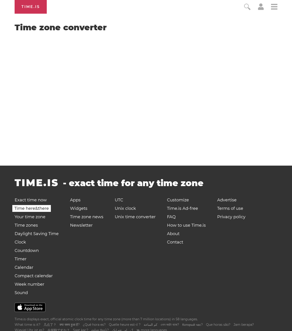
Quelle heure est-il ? (125, 325)
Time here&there (31, 208)
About (173, 233)
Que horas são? (218, 325)
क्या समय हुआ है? (70, 325)
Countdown (27, 250)
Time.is (30, 7)
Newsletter (81, 225)
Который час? (192, 325)
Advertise (227, 200)
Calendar (24, 267)
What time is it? (27, 325)
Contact (175, 242)
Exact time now (31, 200)
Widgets (78, 208)
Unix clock (125, 208)
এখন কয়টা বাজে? (170, 325)
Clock (20, 242)
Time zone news (86, 216)
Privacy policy (231, 216)
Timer (20, 259)
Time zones (26, 225)
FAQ (171, 216)
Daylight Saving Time (37, 233)
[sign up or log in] (261, 8)
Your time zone (30, 216)
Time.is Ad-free (182, 208)
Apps (75, 200)
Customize (178, 200)
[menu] (274, 7)
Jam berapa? (244, 325)
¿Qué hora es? (94, 325)
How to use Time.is (186, 225)
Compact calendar (34, 275)
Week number (29, 284)
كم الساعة (150, 325)
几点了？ (50, 325)
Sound (21, 292)
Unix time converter (135, 216)
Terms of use (230, 208)
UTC (119, 200)
